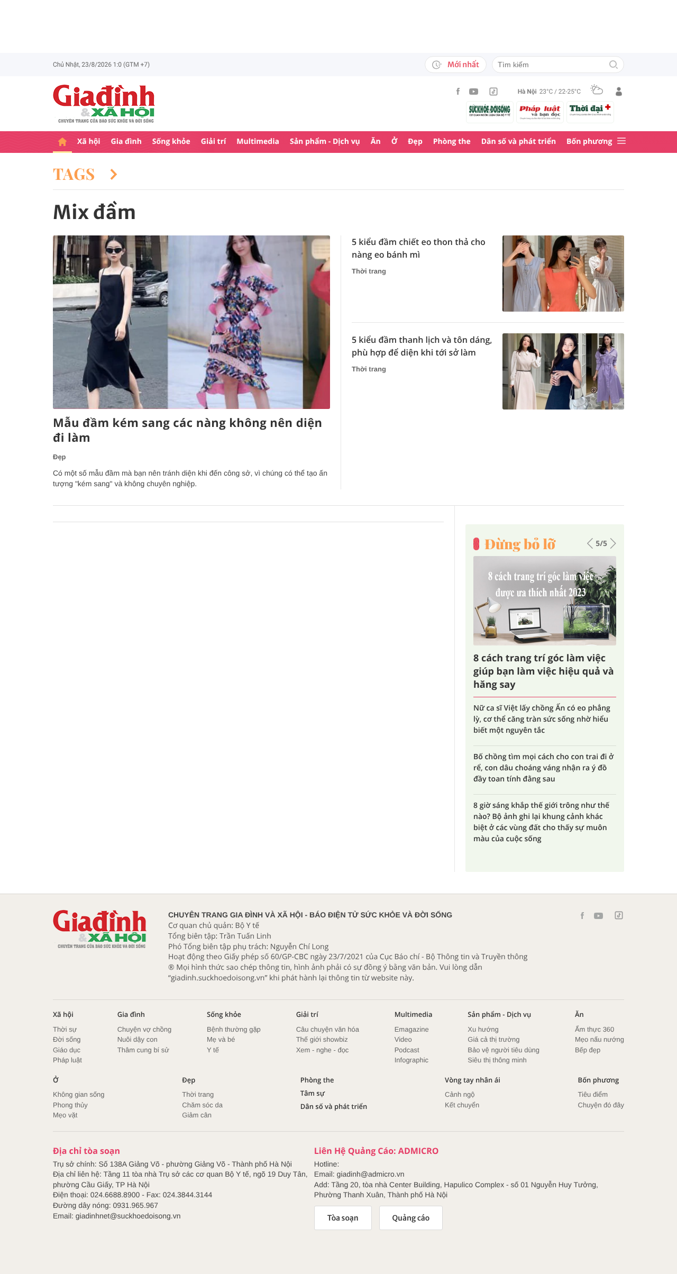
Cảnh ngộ (459, 1094)
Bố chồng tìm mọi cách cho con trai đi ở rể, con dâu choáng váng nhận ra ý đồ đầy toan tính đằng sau (543, 768)
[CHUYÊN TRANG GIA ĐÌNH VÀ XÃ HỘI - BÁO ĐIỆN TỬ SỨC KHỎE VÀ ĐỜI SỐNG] (104, 104)
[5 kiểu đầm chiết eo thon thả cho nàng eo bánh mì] (563, 273)
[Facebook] (458, 91)
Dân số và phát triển (518, 141)
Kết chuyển (462, 1105)
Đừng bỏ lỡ (519, 544)
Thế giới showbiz (322, 1039)
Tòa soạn (343, 1218)
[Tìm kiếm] (613, 65)
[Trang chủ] (62, 142)
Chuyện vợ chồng (144, 1029)
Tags (76, 173)
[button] (590, 543)
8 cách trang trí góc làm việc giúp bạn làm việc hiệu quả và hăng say (543, 671)
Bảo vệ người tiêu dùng (503, 1050)
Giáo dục (66, 1050)
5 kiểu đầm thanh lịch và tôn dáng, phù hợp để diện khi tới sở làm (422, 346)
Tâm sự (312, 1093)
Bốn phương (589, 141)
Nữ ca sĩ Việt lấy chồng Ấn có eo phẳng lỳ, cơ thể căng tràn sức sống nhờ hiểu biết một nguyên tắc (541, 720)
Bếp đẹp (587, 1050)
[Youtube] (474, 91)
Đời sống (67, 1039)
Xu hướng (483, 1029)
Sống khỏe (171, 141)
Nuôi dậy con (137, 1039)
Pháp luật (67, 1060)
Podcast (407, 1050)
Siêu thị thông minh (497, 1060)
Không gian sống (79, 1094)
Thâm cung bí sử (143, 1050)
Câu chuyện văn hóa (327, 1029)
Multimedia (257, 141)
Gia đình (126, 141)
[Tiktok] (493, 91)
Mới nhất (463, 64)
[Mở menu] (621, 141)
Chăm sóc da (202, 1105)
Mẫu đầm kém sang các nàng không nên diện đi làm (188, 430)
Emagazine (412, 1029)
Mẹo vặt (65, 1115)
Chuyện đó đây (601, 1105)
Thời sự (65, 1029)
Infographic (411, 1060)
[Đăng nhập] (619, 91)
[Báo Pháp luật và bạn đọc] (540, 112)
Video (403, 1039)
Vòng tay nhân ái (472, 1080)
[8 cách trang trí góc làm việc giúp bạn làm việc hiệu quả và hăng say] (544, 600)
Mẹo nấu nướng (599, 1039)
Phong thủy (70, 1105)
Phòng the (452, 141)
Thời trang (369, 271)
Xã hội (88, 141)
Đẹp (415, 141)
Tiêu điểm (593, 1094)
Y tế (213, 1050)
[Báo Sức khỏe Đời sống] (489, 110)
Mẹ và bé (221, 1039)
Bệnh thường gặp (234, 1029)
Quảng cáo (411, 1218)
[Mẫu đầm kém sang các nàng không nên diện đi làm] (191, 322)
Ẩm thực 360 (594, 1029)
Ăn (376, 141)
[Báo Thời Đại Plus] (590, 110)
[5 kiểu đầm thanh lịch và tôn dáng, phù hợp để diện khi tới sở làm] (563, 371)
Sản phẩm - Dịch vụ (325, 141)
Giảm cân (197, 1115)
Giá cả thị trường (493, 1039)
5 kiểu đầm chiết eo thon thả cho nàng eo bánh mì (419, 248)
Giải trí (213, 141)
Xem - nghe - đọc (322, 1050)
